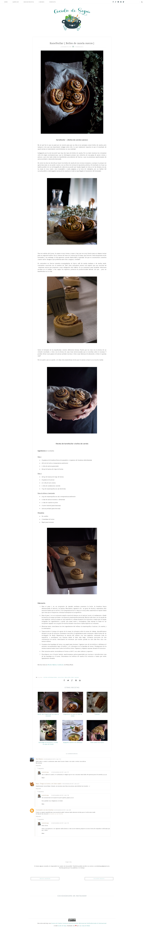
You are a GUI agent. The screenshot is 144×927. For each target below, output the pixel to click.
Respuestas (41, 768)
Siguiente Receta (99, 878)
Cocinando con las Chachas (56, 814)
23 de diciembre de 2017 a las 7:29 (60, 823)
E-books (41, 2)
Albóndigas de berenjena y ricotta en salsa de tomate (48, 743)
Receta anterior (45, 878)
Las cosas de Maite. (84, 926)
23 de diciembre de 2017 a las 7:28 (60, 795)
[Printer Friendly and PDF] (80, 680)
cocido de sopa (45, 772)
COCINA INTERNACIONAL (50, 677)
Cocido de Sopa (62, 926)
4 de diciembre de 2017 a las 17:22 (52, 759)
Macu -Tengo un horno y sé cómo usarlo (48, 784)
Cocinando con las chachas (44, 810)
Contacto (52, 2)
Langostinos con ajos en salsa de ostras (72, 715)
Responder (38, 765)
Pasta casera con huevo (97, 742)
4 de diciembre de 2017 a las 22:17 (70, 784)
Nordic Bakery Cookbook (56, 665)
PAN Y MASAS (75, 677)
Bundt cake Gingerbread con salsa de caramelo (48, 715)
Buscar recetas (29, 2)
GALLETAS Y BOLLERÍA (64, 677)
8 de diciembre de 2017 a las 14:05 (62, 810)
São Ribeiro (39, 759)
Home (6, 2)
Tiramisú (97, 714)
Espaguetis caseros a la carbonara (72, 742)
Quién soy (16, 2)
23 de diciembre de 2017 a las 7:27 (60, 772)
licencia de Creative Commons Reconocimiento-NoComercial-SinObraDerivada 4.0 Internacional (78, 923)
